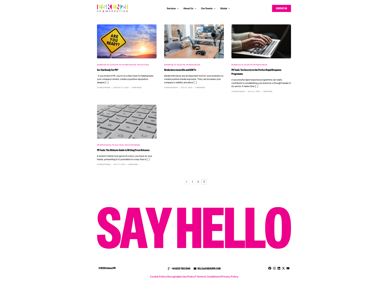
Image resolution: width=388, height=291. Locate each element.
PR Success (143, 65)
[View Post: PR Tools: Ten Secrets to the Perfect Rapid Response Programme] (261, 41)
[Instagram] (274, 268)
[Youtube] (287, 268)
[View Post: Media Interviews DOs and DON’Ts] (194, 41)
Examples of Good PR (107, 65)
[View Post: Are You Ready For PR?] (127, 41)
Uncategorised (132, 145)
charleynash (103, 87)
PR (120, 65)
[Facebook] (269, 268)
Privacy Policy (229, 276)
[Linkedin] (278, 268)
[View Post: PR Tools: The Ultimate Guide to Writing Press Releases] (127, 122)
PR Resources (129, 65)
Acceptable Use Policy (181, 276)
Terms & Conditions (208, 276)
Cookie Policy (158, 276)
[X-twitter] (283, 268)
